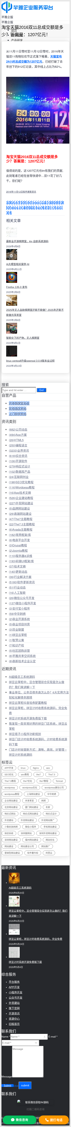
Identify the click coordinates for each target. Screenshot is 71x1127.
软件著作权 (32, 852)
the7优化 (27, 780)
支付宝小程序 (19, 608)
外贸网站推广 (47, 820)
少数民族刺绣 (11, 826)
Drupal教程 (18, 545)
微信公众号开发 (21, 598)
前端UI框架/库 (21, 561)
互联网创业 (19, 477)
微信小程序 (30, 826)
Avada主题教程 (20, 529)
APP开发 (9, 767)
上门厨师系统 (17, 414)
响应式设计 (19, 466)
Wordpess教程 (22, 487)
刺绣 (43, 800)
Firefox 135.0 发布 (16, 287)
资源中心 (14, 1018)
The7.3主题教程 (22, 524)
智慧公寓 (16, 640)
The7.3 (51, 774)
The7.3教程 (10, 780)
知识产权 (16, 645)
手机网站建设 (50, 826)
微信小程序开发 (22, 603)
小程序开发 (15, 992)
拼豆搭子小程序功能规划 (25, 734)
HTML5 (16, 440)
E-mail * (52, 1036)
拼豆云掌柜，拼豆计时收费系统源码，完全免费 (35, 938)
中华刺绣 (17, 614)
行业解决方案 (20, 577)
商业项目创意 (19, 624)
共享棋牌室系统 (19, 403)
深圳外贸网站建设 (48, 833)
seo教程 (25, 774)
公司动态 (18, 429)
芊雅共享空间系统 (22, 656)
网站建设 (9, 846)
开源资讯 (14, 1013)
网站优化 (50, 839)
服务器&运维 (20, 556)
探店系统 (9, 833)
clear (16, 1085)
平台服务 (14, 981)
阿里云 (49, 852)
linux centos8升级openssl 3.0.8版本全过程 (30, 360)
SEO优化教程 (21, 482)
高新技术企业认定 (22, 661)
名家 (48, 807)
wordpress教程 (12, 794)
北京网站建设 (11, 807)
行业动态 (17, 587)
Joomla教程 (18, 550)
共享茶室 (29, 800)
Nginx (36, 767)
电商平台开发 (19, 540)
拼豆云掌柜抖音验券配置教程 (28, 703)
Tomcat (59, 780)
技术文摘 (17, 566)
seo (48, 767)
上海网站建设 (33, 794)
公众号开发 (15, 997)
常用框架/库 (20, 535)
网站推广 (45, 846)
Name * (5, 1036)
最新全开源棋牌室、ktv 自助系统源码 (27, 241)
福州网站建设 (31, 839)
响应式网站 (10, 813)
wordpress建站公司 (54, 787)
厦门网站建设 (31, 807)
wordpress (10, 787)
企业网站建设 (11, 800)
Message (6, 1076)
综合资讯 (18, 456)
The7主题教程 (20, 519)
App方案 (18, 435)
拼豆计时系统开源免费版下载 (28, 718)
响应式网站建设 (30, 813)
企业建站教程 (21, 498)
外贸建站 (9, 820)
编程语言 (18, 445)
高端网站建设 (20, 514)
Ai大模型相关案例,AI (17, 264)
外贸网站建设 (21, 503)
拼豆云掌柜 (18, 635)
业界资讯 (19, 450)
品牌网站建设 (19, 508)
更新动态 (18, 571)
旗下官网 (14, 1008)
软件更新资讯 (29, 191)
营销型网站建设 (12, 852)
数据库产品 (19, 471)
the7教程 (44, 780)
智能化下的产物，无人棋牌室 (22, 337)
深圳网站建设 (11, 839)
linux (23, 767)
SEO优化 (9, 774)
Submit (7, 1085)
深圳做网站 (26, 833)
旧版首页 (14, 1024)
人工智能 (17, 593)
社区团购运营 (19, 650)
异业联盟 (16, 629)
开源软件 (18, 461)
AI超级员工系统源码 (22, 677)
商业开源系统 (19, 619)
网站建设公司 (27, 846)
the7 (38, 774)
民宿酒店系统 (17, 408)
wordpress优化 (29, 787)
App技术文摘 (20, 493)
